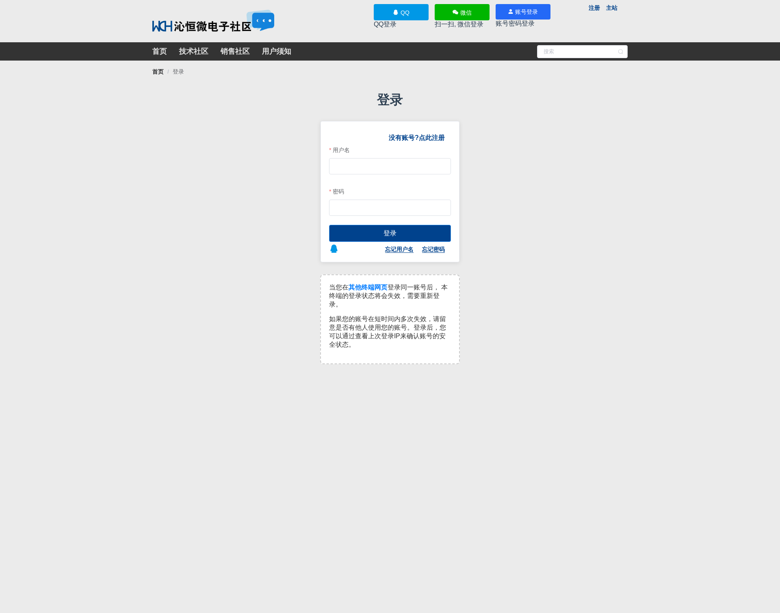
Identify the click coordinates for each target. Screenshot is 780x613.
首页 (159, 51)
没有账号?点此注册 (417, 137)
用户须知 (276, 51)
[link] (158, 71)
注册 (594, 7)
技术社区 (193, 51)
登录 (178, 71)
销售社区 (235, 51)
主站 (612, 7)
